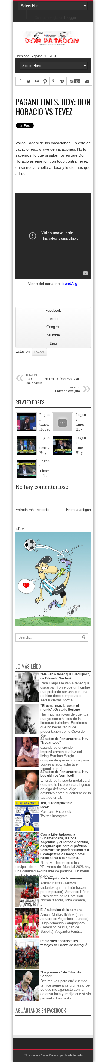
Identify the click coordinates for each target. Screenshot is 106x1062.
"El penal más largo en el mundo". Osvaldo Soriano (60, 707)
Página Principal (22, 13)
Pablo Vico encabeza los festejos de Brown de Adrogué (63, 943)
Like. (20, 528)
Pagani (39, 351)
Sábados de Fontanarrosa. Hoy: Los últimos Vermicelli (64, 774)
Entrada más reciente (32, 510)
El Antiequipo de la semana (61, 910)
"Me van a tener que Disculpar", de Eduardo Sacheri (65, 676)
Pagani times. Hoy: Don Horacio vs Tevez (53, 107)
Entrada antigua (78, 510)
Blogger (70, 18)
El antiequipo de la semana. (61, 878)
